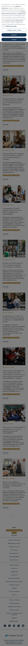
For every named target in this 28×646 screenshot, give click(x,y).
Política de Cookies (11, 26)
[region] (14, 21)
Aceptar (14, 39)
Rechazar (14, 35)
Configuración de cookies (14, 30)
